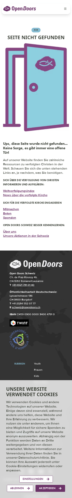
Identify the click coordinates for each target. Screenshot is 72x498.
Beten (7, 212)
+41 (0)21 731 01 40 (23, 283)
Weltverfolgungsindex (18, 190)
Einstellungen (33, 479)
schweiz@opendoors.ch (26, 306)
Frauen (38, 368)
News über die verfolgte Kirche (25, 194)
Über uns (9, 230)
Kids (36, 374)
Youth (37, 362)
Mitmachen (11, 208)
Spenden (9, 216)
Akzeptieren (47, 488)
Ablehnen (17, 488)
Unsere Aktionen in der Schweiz (26, 234)
